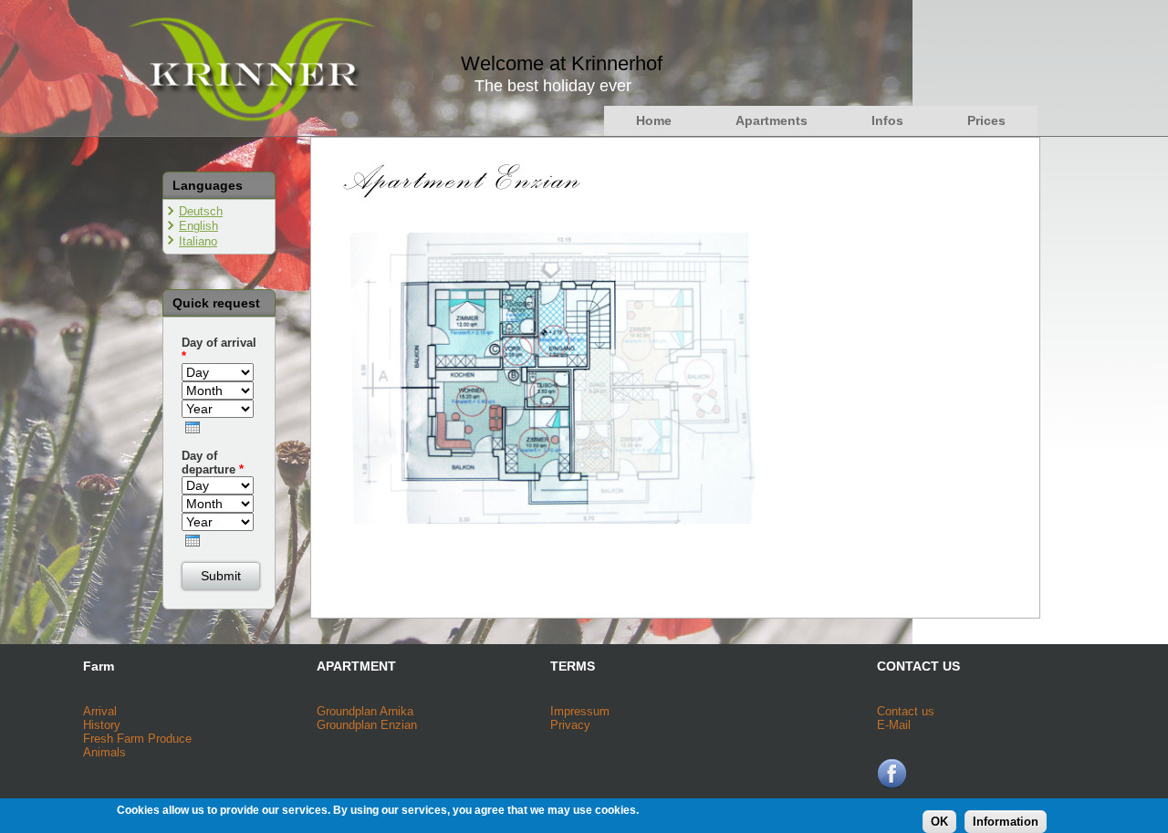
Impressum (580, 711)
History (101, 725)
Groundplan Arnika (365, 711)
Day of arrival (219, 349)
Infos (887, 120)
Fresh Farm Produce (137, 738)
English (198, 226)
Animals (104, 752)
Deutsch (201, 211)
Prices (986, 120)
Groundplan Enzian (367, 725)
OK (939, 821)
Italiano (198, 241)
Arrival (100, 711)
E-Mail (894, 725)
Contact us (905, 711)
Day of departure (213, 462)
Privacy (570, 725)
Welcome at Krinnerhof (561, 63)
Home (654, 120)
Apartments (771, 120)
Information (1005, 821)
